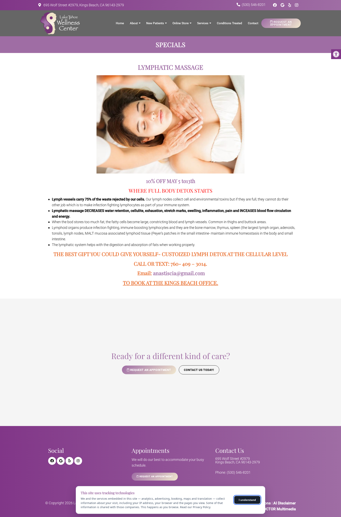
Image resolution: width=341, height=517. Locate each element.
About (134, 23)
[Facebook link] (275, 5)
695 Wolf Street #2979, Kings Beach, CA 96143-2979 (83, 5)
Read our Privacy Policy (195, 507)
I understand (247, 499)
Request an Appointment (281, 23)
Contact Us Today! (199, 369)
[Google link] (283, 5)
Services (202, 23)
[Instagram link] (296, 5)
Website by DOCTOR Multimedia (269, 509)
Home (120, 23)
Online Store (180, 23)
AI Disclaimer (284, 503)
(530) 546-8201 (254, 5)
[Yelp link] (290, 5)
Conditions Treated (229, 23)
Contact (253, 23)
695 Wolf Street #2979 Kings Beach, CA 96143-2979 (237, 460)
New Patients (155, 23)
